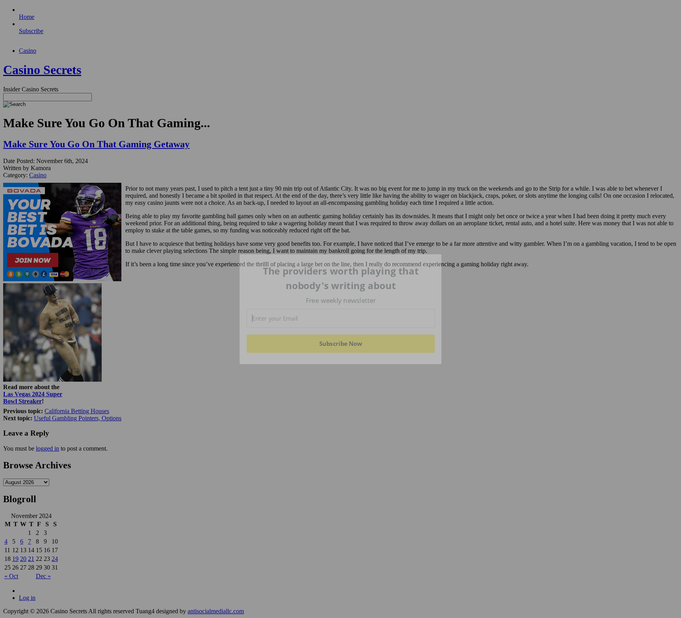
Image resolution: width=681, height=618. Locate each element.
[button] (341, 278)
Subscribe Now (340, 343)
